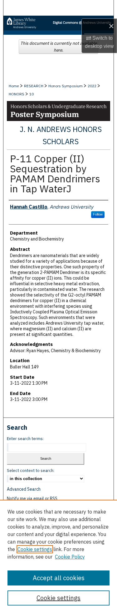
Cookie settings (34, 549)
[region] (58, 556)
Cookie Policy (70, 557)
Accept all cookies (59, 578)
